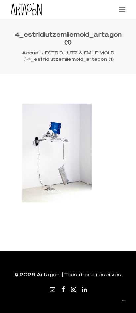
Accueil (31, 52)
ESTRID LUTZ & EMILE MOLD (79, 52)
